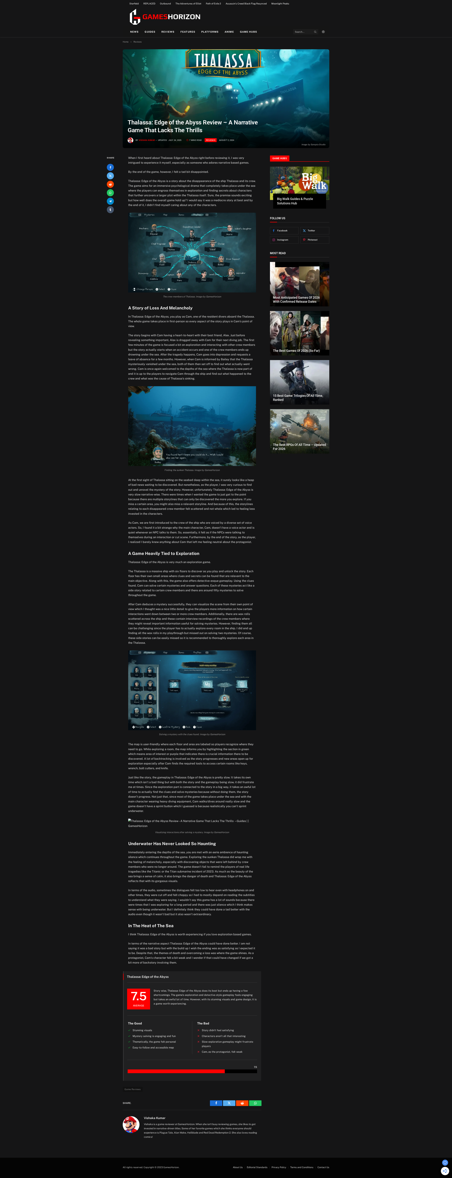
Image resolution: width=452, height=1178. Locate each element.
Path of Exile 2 (213, 3)
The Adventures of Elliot (188, 3)
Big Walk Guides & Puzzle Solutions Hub (295, 201)
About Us (238, 1167)
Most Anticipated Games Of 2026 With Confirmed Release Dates (296, 299)
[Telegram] (110, 201)
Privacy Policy (279, 1167)
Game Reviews (132, 1089)
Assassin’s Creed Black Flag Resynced (246, 3)
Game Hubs (248, 31)
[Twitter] (110, 175)
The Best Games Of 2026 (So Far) (296, 350)
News (134, 31)
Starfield (134, 3)
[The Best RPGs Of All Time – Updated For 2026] (299, 431)
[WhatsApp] (110, 192)
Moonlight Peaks (280, 3)
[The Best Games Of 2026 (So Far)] (299, 333)
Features (187, 31)
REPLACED (149, 3)
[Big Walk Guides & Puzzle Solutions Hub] (299, 183)
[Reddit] (110, 184)
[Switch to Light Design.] (323, 31)
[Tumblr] (110, 209)
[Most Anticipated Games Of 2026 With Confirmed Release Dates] (299, 284)
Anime (229, 31)
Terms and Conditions (301, 1167)
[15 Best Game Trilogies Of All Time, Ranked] (299, 382)
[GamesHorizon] (164, 16)
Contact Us (323, 1167)
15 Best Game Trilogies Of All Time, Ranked (298, 398)
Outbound (165, 3)
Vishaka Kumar (147, 140)
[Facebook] (110, 167)
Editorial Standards (257, 1167)
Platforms (210, 31)
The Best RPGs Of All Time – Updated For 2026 (299, 447)
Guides (150, 31)
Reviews (167, 31)
